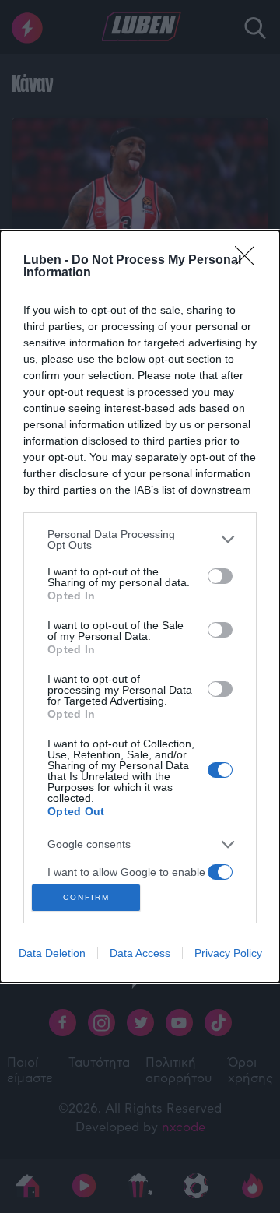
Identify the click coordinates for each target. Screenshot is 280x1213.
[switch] (220, 576)
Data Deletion (52, 953)
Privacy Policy (228, 953)
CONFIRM (86, 897)
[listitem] (140, 539)
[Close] (249, 261)
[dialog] (140, 606)
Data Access (140, 953)
